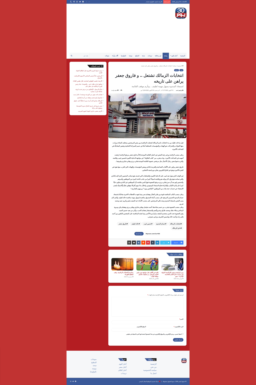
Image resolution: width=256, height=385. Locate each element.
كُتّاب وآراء (115, 56)
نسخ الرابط (139, 234)
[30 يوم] (180, 13)
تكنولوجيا (123, 56)
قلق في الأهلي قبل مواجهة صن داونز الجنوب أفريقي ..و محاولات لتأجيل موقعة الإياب (147, 274)
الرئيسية (182, 56)
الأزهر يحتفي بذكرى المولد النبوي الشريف (90, 111)
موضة (130, 56)
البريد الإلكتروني (178, 326)
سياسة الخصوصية (149, 370)
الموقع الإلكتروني (141, 326)
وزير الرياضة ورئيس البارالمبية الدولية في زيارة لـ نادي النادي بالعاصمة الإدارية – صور (172, 274)
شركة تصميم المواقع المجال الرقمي (149, 381)
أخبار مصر (122, 367)
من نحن (153, 367)
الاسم (181, 319)
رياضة (166, 56)
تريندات (150, 56)
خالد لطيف (135, 224)
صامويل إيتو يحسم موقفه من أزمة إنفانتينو (89, 98)
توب (181, 70)
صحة (143, 56)
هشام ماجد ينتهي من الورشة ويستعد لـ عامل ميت (87, 94)
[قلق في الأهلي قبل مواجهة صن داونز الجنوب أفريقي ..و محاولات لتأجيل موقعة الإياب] (147, 264)
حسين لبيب (147, 224)
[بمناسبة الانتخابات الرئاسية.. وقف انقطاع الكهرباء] (122, 264)
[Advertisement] (128, 38)
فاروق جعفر (123, 224)
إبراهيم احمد (179, 90)
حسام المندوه (160, 224)
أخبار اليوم (174, 56)
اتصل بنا (153, 373)
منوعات (107, 56)
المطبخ (137, 56)
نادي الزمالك (176, 228)
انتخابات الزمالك (175, 224)
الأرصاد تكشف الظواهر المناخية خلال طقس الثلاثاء (148, 2)
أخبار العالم (122, 370)
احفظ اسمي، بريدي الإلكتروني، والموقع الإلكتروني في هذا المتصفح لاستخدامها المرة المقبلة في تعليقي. (154, 334)
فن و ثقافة (158, 56)
